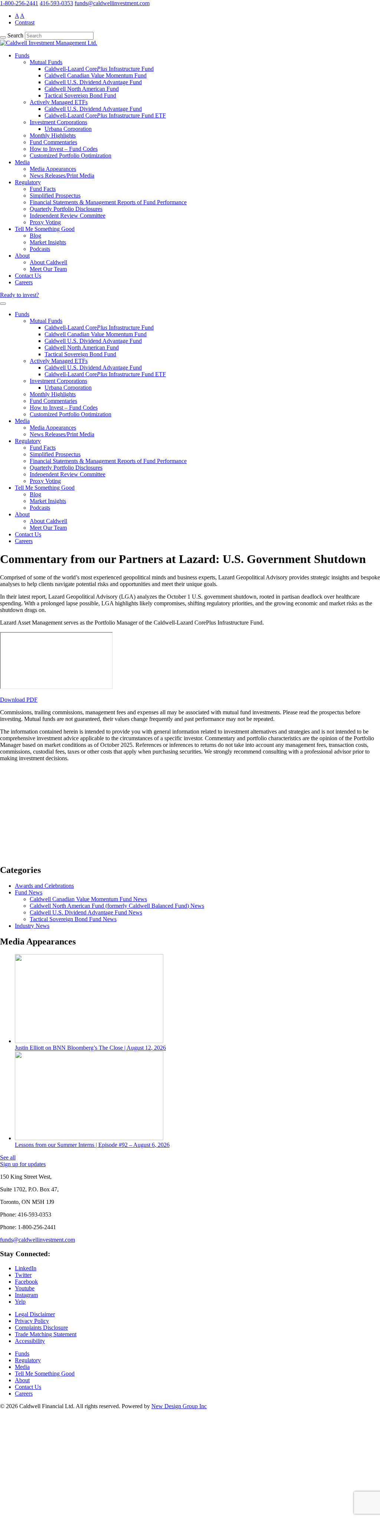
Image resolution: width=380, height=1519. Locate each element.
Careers (24, 282)
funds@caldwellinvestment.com (112, 3)
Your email (20, 843)
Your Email (20, 1488)
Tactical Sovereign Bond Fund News (73, 919)
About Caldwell (48, 262)
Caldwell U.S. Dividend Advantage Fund (93, 82)
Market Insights (48, 242)
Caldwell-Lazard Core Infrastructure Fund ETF (105, 115)
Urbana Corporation (68, 129)
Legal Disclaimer (35, 1314)
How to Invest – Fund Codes (64, 149)
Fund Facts (43, 189)
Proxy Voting (45, 222)
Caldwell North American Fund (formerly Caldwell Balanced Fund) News (117, 906)
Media (22, 162)
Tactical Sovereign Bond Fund (80, 95)
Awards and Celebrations (44, 886)
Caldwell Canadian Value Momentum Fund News (88, 899)
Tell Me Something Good (45, 229)
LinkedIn (25, 1268)
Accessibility (30, 1341)
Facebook (26, 1281)
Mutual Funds (46, 62)
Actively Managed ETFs (59, 102)
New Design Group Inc (179, 1406)
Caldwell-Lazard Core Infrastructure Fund (99, 69)
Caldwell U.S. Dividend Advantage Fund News (86, 912)
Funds (22, 55)
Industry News (32, 926)
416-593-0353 (56, 3)
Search (15, 35)
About (22, 255)
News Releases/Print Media (62, 175)
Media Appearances (53, 169)
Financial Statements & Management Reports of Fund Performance (108, 202)
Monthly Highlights (53, 135)
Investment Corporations (58, 122)
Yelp (20, 1301)
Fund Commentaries (53, 142)
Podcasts (40, 249)
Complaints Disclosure (41, 1327)
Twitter (23, 1275)
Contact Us (28, 275)
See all (8, 1157)
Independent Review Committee (67, 215)
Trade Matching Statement (45, 1334)
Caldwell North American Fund (82, 89)
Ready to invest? (19, 295)
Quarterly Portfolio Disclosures (66, 209)
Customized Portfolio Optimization (70, 155)
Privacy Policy (32, 1321)
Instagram (26, 1295)
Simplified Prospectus (55, 195)
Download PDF (18, 699)
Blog (35, 235)
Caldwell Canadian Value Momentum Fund (96, 75)
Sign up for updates (23, 1164)
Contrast (25, 22)
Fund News (28, 892)
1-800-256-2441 (19, 3)
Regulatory (28, 182)
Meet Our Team (48, 269)
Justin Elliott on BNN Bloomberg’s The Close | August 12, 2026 (90, 1048)
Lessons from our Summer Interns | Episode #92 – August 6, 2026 (92, 1145)
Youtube (25, 1288)
